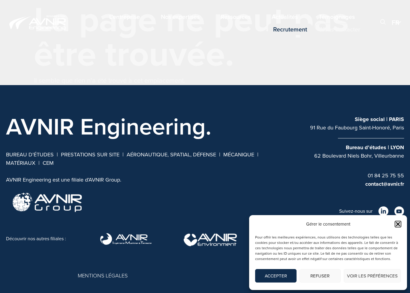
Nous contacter (340, 29)
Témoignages (337, 16)
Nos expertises (180, 16)
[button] (398, 224)
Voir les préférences (372, 276)
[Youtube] (399, 211)
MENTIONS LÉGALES (103, 276)
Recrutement (290, 29)
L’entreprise (124, 16)
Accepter (276, 276)
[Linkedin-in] (383, 211)
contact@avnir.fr (384, 184)
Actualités (285, 16)
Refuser (320, 276)
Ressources (236, 16)
